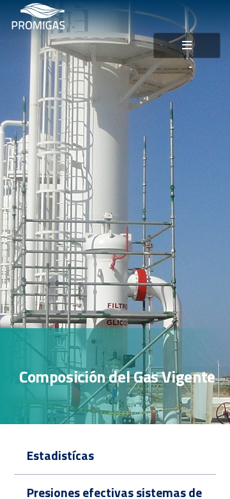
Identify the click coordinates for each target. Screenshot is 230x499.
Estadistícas (60, 455)
